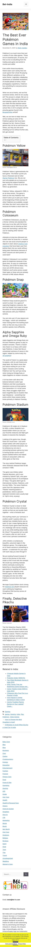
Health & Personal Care (11, 803)
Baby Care (6, 742)
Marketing (6, 820)
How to (5, 815)
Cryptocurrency (8, 759)
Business (6, 750)
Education (6, 765)
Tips (4, 852)
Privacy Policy (22, 943)
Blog (4, 747)
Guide (5, 794)
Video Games (14, 717)
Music (5, 826)
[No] (29, 940)
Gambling (6, 785)
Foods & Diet (7, 782)
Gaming (7, 712)
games (7, 714)
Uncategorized (8, 858)
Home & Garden (8, 809)
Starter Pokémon (8, 178)
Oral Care (6, 832)
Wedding (6, 861)
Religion (5, 838)
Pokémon (6, 717)
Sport (4, 844)
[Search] (26, 874)
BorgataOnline (7, 112)
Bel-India (7, 4)
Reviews (5, 841)
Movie (5, 823)
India (18, 714)
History (5, 806)
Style (4, 847)
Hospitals (6, 812)
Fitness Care (7, 777)
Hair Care (6, 797)
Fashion (5, 771)
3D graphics (7, 355)
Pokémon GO (9, 587)
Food (4, 780)
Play (22, 714)
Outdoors (6, 835)
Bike (4, 745)
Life (4, 817)
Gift (4, 791)
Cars (4, 753)
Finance (5, 774)
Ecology (5, 762)
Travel (5, 855)
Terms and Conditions (11, 943)
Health (5, 800)
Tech (4, 850)
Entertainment (7, 768)
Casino (5, 756)
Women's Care (8, 864)
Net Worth (6, 829)
